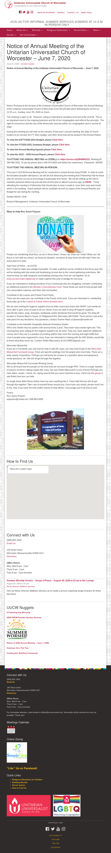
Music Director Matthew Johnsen (21, 586)
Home (9, 30)
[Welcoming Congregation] (67, 805)
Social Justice (18, 785)
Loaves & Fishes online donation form (44, 301)
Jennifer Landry (27, 64)
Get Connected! (28, 35)
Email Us (11, 543)
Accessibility (55, 835)
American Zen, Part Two (18, 648)
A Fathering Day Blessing (18, 612)
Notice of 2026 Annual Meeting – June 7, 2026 (28, 643)
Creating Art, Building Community (22, 653)
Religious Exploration (57, 30)
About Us (21, 30)
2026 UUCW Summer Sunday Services (24, 617)
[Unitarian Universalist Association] (30, 805)
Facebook (55, 847)
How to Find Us (19, 788)
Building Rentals (20, 782)
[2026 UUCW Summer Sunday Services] (55, 629)
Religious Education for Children (27, 780)
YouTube (56, 839)
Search (61, 12)
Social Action (80, 30)
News (96, 30)
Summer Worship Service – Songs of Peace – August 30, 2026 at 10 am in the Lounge (50, 580)
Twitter (55, 843)
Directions (86, 12)
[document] (55, 351)
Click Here (57, 140)
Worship (36, 30)
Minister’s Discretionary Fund (47, 287)
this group (96, 373)
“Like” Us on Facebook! (22, 768)
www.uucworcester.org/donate (21, 279)
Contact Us (72, 12)
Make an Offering (46, 12)
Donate (10, 35)
